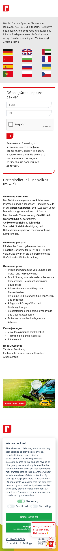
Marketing (45, 506)
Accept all (29, 527)
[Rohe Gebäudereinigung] (6, 8)
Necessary (32, 501)
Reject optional (29, 516)
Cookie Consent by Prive (43, 541)
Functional (22, 506)
